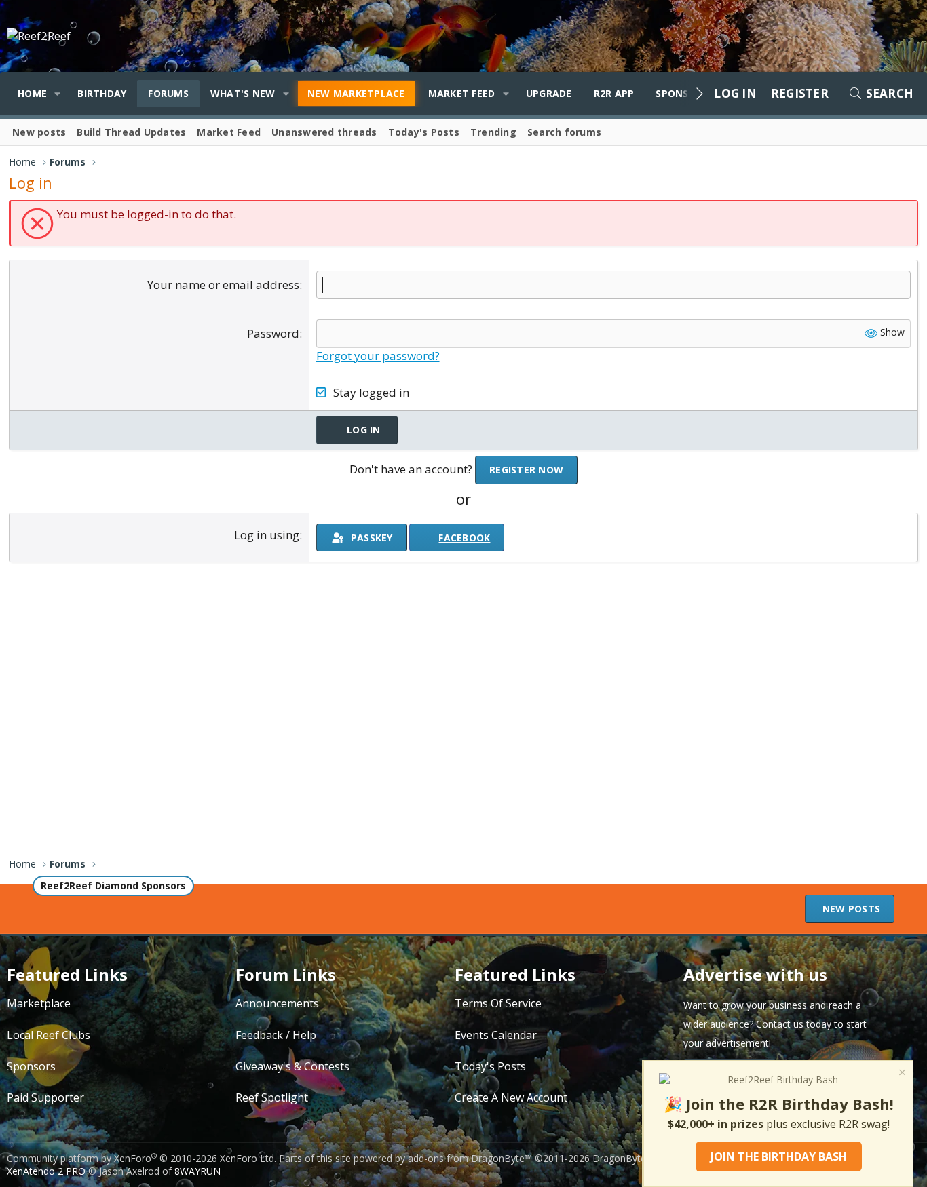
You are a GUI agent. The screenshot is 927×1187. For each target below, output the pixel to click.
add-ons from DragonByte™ (470, 1158)
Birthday (101, 93)
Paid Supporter (45, 1097)
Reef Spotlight (271, 1097)
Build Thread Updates (131, 131)
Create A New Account (511, 1097)
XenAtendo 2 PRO (46, 1171)
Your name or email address (223, 284)
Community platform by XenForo (141, 1158)
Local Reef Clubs (48, 1035)
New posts (39, 131)
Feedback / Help (275, 1035)
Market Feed (461, 93)
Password (273, 333)
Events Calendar (496, 1035)
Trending (493, 131)
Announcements (277, 1003)
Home (32, 93)
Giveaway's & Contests (292, 1066)
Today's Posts (423, 131)
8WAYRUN (197, 1171)
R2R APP (614, 93)
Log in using (266, 535)
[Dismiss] (901, 1074)
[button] (57, 93)
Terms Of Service (498, 1003)
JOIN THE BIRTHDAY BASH (779, 1156)
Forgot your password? (378, 356)
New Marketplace (356, 93)
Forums (168, 93)
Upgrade (549, 93)
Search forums (564, 131)
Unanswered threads (324, 131)
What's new (243, 93)
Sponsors (31, 1066)
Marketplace (39, 1003)
